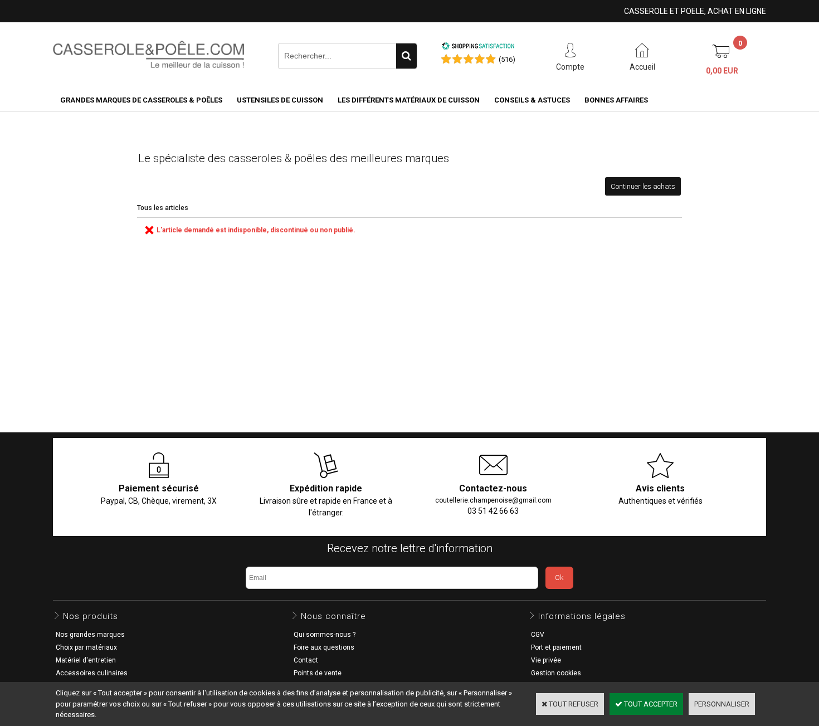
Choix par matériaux (86, 647)
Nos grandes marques (90, 635)
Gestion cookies (556, 673)
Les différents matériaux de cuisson (409, 100)
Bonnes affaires (616, 100)
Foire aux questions (324, 647)
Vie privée (546, 660)
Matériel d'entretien (86, 660)
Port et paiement (556, 647)
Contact (306, 660)
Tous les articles (162, 208)
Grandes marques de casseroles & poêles (141, 100)
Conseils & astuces (532, 100)
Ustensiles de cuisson (280, 100)
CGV (537, 635)
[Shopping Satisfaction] (478, 47)
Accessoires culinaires (92, 673)
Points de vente (318, 673)
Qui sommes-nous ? (324, 635)
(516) (507, 59)
